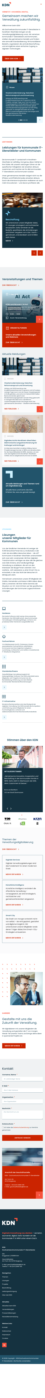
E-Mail (5, 1086)
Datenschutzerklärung (21, 1127)
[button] (41, 4)
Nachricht (6, 1108)
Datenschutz (8, 1124)
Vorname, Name (9, 1075)
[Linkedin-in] (4, 1345)
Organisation (8, 1097)
